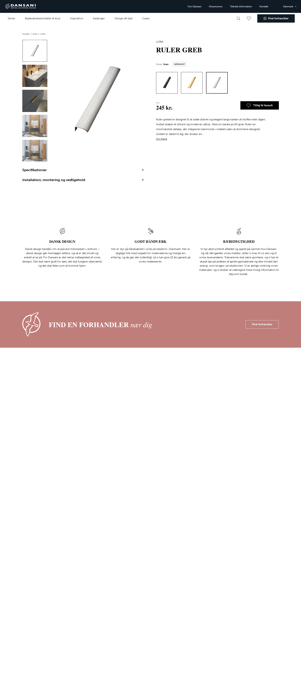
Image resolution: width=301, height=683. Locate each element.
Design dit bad (123, 18)
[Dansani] (20, 6)
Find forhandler (262, 324)
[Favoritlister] (249, 18)
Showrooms (215, 6)
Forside (26, 34)
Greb (35, 34)
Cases (146, 18)
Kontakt (264, 6)
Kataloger (99, 18)
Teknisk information (241, 6)
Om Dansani (194, 6)
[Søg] (238, 18)
